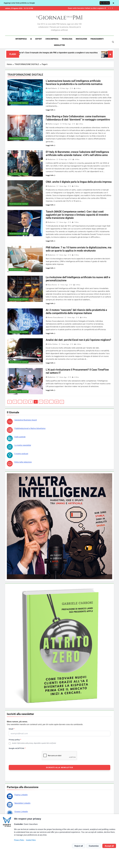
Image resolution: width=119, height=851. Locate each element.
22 (57, 402)
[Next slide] (112, 8)
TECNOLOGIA (67, 39)
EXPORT (38, 39)
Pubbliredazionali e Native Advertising (29, 428)
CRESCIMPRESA (51, 39)
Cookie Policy (31, 840)
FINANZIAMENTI (97, 39)
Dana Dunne (52, 285)
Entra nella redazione (23, 462)
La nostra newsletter (22, 445)
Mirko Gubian (53, 344)
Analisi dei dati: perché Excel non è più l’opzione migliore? (78, 339)
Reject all (78, 846)
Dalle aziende (19, 437)
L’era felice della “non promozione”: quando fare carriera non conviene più (84, 8)
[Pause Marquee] (110, 54)
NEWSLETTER (59, 45)
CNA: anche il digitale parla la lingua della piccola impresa (79, 181)
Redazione (51, 159)
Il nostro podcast (21, 454)
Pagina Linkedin (21, 795)
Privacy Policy (19, 840)
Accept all (109, 846)
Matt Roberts (52, 88)
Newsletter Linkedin (22, 803)
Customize (94, 846)
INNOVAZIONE (81, 39)
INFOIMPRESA (21, 39)
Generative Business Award (25, 420)
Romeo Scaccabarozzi (56, 317)
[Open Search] (113, 42)
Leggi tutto (50, 110)
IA (31, 39)
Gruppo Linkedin (21, 811)
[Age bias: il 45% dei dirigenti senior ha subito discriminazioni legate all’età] (59, 55)
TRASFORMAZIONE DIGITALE (18, 103)
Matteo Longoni (53, 124)
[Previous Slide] (108, 8)
